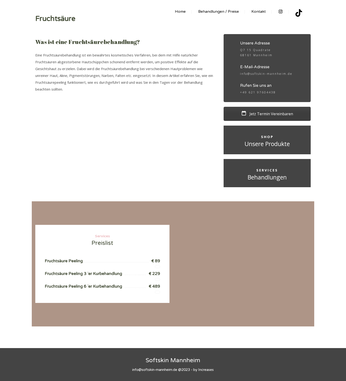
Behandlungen (267, 177)
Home (180, 11)
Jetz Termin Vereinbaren (271, 113)
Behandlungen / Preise (218, 11)
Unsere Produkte (267, 144)
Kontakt (258, 11)
